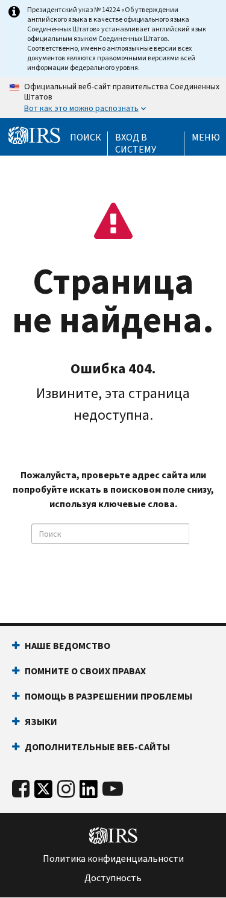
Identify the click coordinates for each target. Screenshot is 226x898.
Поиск (85, 137)
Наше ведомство (67, 645)
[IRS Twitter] (43, 792)
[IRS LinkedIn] (89, 792)
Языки (41, 721)
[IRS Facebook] (21, 789)
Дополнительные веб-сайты (97, 747)
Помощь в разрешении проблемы (108, 696)
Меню (206, 137)
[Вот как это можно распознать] (113, 97)
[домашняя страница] (34, 136)
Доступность (113, 878)
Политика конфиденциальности (113, 859)
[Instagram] (66, 789)
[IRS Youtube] (112, 789)
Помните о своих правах (85, 671)
